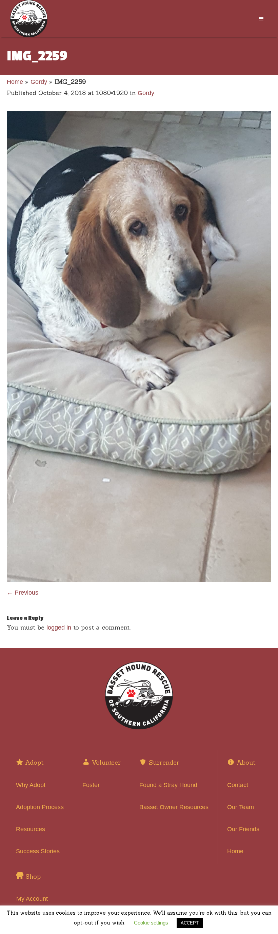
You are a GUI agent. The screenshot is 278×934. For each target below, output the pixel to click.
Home (15, 81)
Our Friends (243, 829)
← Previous (22, 592)
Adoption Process (40, 807)
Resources (30, 829)
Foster (91, 785)
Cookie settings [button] (151, 923)
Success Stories (38, 851)
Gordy (39, 81)
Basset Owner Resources (174, 807)
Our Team (240, 807)
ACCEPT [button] (190, 923)
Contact (237, 785)
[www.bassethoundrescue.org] (139, 695)
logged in (58, 627)
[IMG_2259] (139, 346)
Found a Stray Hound (168, 785)
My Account (32, 898)
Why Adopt (30, 785)
